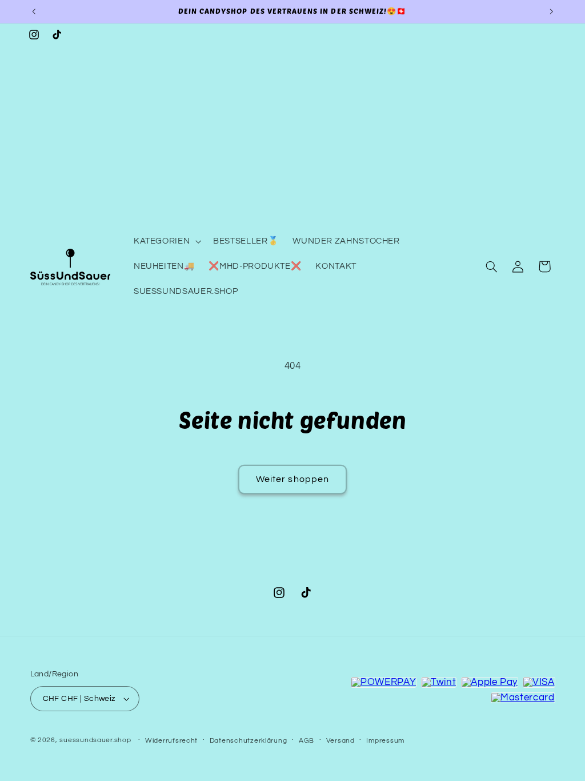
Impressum (385, 741)
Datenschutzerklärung (248, 741)
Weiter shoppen (292, 479)
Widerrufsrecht (171, 741)
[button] (166, 241)
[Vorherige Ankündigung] (33, 11)
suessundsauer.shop (95, 740)
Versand (340, 741)
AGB (306, 741)
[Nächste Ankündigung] (551, 11)
